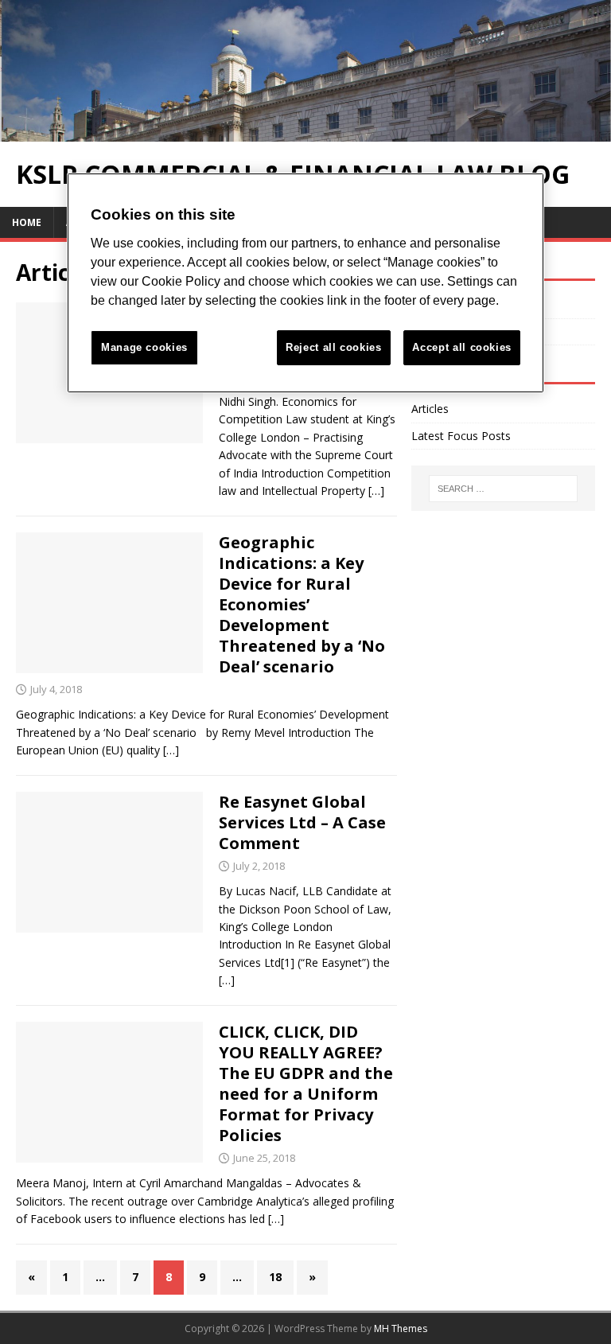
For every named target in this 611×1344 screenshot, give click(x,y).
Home (26, 222)
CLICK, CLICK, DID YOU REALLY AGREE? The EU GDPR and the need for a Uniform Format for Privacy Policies (306, 1083)
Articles (430, 408)
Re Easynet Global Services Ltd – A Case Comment (302, 822)
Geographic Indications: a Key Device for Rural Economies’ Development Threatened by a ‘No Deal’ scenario (302, 604)
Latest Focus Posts (461, 435)
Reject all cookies (334, 347)
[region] (305, 283)
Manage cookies (144, 347)
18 (275, 1276)
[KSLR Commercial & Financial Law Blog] (305, 131)
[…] (376, 490)
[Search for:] (503, 488)
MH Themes (400, 1328)
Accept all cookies (462, 347)
